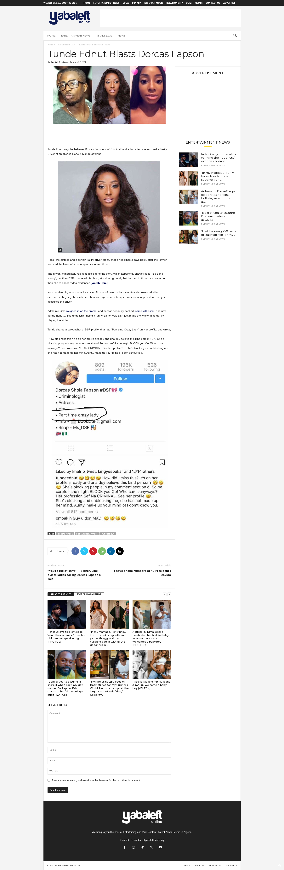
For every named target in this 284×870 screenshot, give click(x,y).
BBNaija (136, 2)
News (122, 35)
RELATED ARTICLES (61, 594)
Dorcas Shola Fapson (87, 534)
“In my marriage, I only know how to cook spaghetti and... (217, 176)
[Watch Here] (99, 282)
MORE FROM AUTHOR (89, 594)
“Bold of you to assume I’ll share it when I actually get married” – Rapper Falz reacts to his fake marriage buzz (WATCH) (65, 688)
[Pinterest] (93, 551)
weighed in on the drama (81, 310)
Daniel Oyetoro (59, 61)
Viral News (104, 35)
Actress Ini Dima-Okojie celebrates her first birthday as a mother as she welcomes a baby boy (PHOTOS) (151, 638)
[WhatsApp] (102, 551)
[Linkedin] (111, 551)
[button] (235, 35)
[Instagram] (133, 847)
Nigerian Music (153, 2)
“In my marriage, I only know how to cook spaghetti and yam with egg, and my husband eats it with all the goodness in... (108, 638)
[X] (84, 551)
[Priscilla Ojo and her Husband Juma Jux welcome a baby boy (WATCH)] (152, 664)
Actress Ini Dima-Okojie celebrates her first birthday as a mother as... (218, 196)
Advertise (229, 2)
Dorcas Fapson (65, 534)
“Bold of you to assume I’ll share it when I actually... (218, 216)
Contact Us (213, 2)
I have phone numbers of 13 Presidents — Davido (142, 573)
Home (86, 2)
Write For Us (215, 865)
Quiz (189, 2)
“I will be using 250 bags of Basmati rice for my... (218, 233)
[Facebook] (75, 551)
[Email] (120, 551)
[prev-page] (165, 594)
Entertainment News (106, 2)
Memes (199, 2)
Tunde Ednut (108, 534)
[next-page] (169, 594)
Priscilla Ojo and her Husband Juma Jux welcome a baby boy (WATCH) (151, 685)
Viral (126, 2)
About (187, 865)
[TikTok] (142, 847)
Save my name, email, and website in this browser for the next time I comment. (96, 780)
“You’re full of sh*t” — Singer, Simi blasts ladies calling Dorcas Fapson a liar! (74, 575)
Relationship (174, 2)
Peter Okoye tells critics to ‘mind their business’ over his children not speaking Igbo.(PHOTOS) (66, 636)
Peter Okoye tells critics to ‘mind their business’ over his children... (218, 157)
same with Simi (144, 310)
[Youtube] (160, 847)
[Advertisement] (170, 18)
